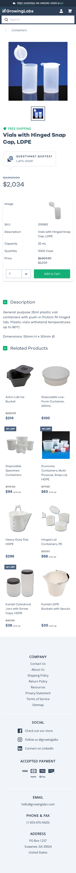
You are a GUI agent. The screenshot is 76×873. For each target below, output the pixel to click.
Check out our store (39, 731)
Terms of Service (38, 699)
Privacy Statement (38, 693)
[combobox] (38, 19)
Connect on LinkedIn (39, 748)
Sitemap (38, 705)
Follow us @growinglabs (41, 740)
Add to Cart (52, 274)
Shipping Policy (38, 675)
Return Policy (38, 681)
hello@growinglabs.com (38, 804)
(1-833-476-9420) (38, 822)
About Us (38, 670)
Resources (38, 687)
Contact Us (38, 664)
